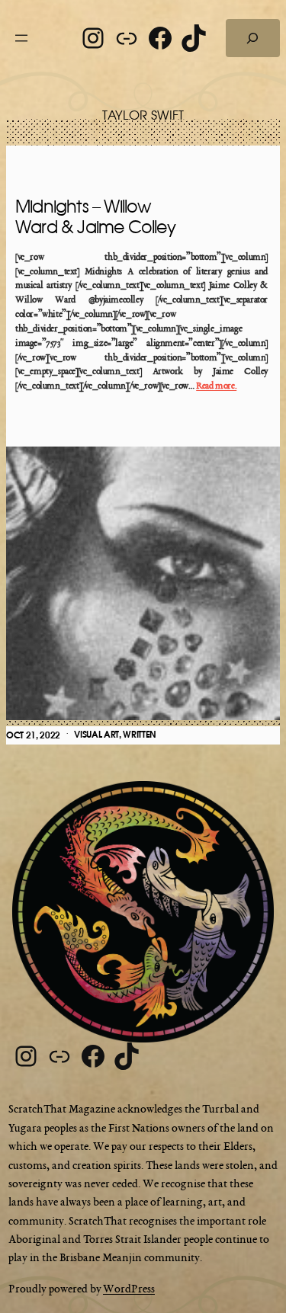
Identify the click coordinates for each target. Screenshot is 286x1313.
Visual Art (96, 734)
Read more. (216, 386)
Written (139, 734)
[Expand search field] (253, 38)
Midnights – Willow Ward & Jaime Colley (95, 217)
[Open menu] (21, 38)
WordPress (129, 1289)
